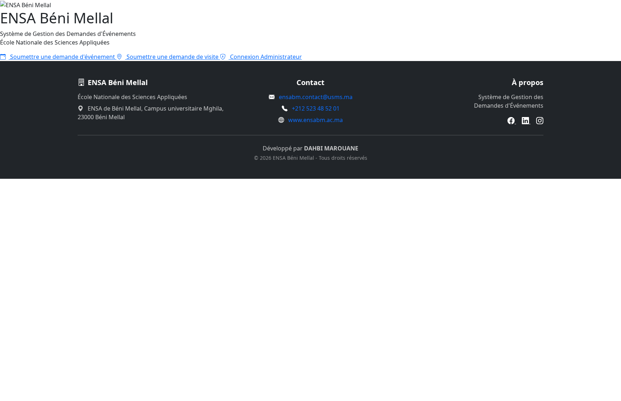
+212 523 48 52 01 (316, 108)
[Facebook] (511, 121)
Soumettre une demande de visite (172, 57)
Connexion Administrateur (265, 57)
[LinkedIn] (526, 121)
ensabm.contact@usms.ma (316, 97)
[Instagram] (539, 121)
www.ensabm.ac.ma (315, 120)
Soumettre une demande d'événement (62, 57)
